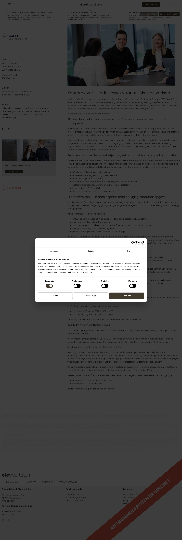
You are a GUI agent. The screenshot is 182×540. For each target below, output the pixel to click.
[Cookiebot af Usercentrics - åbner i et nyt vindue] (133, 243)
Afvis (55, 296)
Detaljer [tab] (91, 251)
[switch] (77, 286)
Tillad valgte (91, 296)
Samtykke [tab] (54, 251)
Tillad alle (127, 296)
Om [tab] (128, 251)
